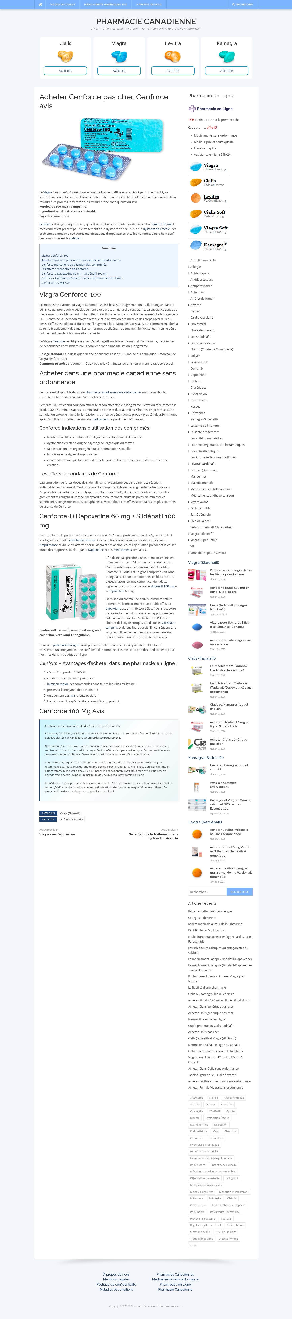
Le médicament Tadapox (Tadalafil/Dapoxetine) (220, 959)
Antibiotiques (199, 273)
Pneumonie (197, 1212)
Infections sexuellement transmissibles (213, 1171)
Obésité (231, 1198)
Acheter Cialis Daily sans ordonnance (213, 1068)
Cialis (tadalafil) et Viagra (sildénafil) (212, 1038)
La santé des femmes (204, 432)
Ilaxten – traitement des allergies (210, 911)
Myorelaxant (199, 502)
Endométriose (198, 1131)
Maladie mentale (201, 483)
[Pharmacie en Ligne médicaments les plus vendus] (209, 205)
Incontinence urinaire (224, 1165)
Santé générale (200, 514)
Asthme (210, 1104)
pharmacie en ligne (66, 645)
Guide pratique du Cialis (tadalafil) (211, 1026)
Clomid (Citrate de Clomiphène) (211, 349)
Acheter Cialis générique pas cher (210, 1006)
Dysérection (198, 394)
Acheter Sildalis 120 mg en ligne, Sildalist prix (219, 1000)
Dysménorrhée (199, 1124)
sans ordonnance (129, 392)
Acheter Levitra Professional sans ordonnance (219, 1081)
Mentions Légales (116, 1279)
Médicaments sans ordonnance (175, 1279)
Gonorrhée (196, 1138)
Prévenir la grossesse (202, 1218)
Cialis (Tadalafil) (200, 337)
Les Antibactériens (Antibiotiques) (213, 457)
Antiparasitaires (201, 286)
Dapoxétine (198, 375)
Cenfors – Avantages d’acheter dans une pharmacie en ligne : (82, 278)
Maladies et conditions (116, 1289)
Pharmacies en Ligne (175, 1284)
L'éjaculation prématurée (204, 1178)
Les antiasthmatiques (204, 451)
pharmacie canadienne (100, 392)
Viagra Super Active (203, 540)
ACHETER (65, 71)
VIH (192, 546)
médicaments (122, 550)
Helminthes (216, 1138)
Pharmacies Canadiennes (175, 1274)
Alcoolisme (196, 1097)
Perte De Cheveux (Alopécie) (228, 1205)
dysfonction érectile (156, 229)
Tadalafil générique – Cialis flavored (212, 1075)
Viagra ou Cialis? (62, 4)
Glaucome (230, 1131)
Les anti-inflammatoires (206, 438)
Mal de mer (198, 476)
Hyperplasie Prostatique (204, 1144)
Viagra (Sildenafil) (70, 813)
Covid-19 (196, 368)
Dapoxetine (96, 550)
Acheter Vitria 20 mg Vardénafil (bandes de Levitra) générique (230, 851)
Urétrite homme (228, 1238)
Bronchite (226, 1104)
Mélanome (196, 1198)
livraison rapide (58, 684)
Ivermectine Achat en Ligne (206, 1019)
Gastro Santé (199, 400)
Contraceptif (198, 362)
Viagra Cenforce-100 (55, 255)
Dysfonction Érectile (71, 819)
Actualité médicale (203, 260)
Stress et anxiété (200, 1232)
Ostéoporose (198, 1205)
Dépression (220, 1124)
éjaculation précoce (82, 540)
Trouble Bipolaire (226, 1232)
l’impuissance (48, 545)
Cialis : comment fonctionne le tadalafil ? (215, 1051)
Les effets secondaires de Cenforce (65, 269)
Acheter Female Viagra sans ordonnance (215, 1087)
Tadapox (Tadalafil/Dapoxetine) (211, 527)
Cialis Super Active (203, 343)
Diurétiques (198, 387)
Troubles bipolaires (201, 1238)
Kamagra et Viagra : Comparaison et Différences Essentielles (231, 804)
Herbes (195, 406)
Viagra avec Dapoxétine (57, 834)
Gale (215, 1131)
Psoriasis (226, 1218)
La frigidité (232, 1178)
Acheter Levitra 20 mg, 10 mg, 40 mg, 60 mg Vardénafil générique (231, 873)
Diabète (195, 381)
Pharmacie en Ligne (210, 95)
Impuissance (197, 1165)
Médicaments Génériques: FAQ (105, 4)
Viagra (47, 192)
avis (73, 695)
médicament (100, 419)
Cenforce (45, 224)
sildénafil (75, 238)
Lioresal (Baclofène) (203, 470)
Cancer (195, 311)
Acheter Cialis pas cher (203, 1032)
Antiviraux (197, 292)
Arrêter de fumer (202, 298)
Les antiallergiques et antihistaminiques (217, 445)
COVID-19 (214, 1111)
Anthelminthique (234, 1097)
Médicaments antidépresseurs (211, 489)
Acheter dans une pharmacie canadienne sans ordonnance (81, 260)
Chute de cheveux (202, 330)
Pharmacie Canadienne (146, 21)
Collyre (195, 356)
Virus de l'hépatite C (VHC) (208, 553)
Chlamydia (196, 1111)
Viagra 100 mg (161, 224)
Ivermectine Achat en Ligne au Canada (214, 1045)
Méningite (215, 1198)
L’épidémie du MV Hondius (206, 930)
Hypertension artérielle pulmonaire (211, 1158)
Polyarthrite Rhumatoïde (225, 1212)
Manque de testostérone (234, 1192)
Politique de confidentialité (116, 1284)
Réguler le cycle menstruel (205, 1225)
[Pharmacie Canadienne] (211, 108)
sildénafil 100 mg (162, 586)
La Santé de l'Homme (204, 425)
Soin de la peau (200, 521)
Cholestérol (198, 324)
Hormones (197, 413)
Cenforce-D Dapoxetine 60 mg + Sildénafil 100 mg (74, 273)
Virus (193, 1245)
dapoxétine (116, 591)
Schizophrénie (235, 1225)
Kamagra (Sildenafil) (204, 419)
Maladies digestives (201, 1192)
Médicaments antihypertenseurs (212, 495)
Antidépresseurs (201, 279)
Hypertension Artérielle (204, 1151)
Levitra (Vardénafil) (203, 464)
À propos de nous (149, 4)
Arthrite (195, 305)
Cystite (230, 1111)
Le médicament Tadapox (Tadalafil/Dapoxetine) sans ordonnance (230, 688)
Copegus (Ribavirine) (202, 918)
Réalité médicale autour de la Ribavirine (215, 924)
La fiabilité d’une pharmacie (207, 987)
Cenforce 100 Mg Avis (56, 283)
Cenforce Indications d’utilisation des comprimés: (74, 264)
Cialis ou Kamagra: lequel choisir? (211, 994)
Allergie (195, 267)
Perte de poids (200, 508)
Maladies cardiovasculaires (206, 1185)
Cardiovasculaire (201, 317)
